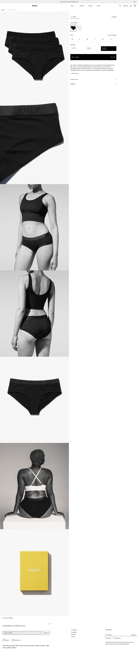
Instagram (74, 630)
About (98, 6)
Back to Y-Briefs (8, 618)
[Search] (120, 6)
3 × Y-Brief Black (12, 10)
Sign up (134, 635)
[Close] (134, 1)
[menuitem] (72, 6)
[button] (131, 6)
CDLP (2, 10)
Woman (82, 6)
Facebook (74, 632)
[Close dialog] (49, 624)
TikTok (73, 637)
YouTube (73, 634)
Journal (90, 6)
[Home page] (34, 5)
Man (72, 6)
